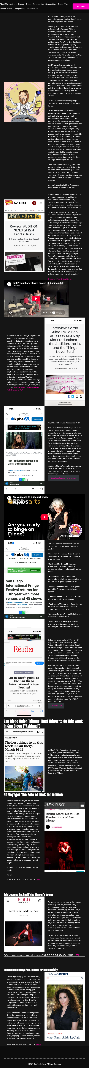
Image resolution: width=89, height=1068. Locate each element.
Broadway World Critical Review (60, 279)
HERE (38, 880)
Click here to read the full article (63, 478)
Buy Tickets (81, 6)
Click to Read (56, 706)
